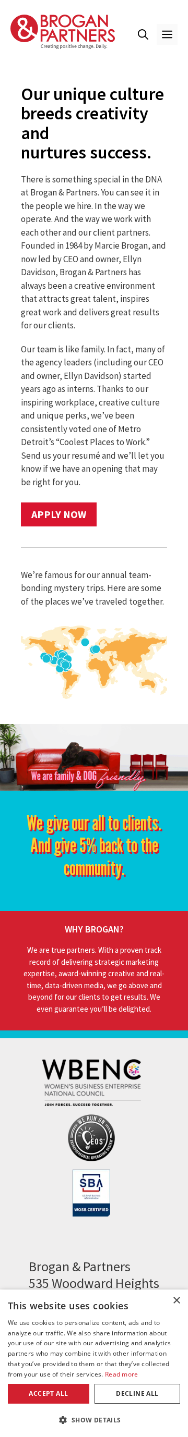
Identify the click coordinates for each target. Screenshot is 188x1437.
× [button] (176, 1301)
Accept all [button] (48, 1393)
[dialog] (94, 1363)
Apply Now (58, 514)
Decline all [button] (137, 1393)
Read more (121, 1374)
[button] (143, 34)
